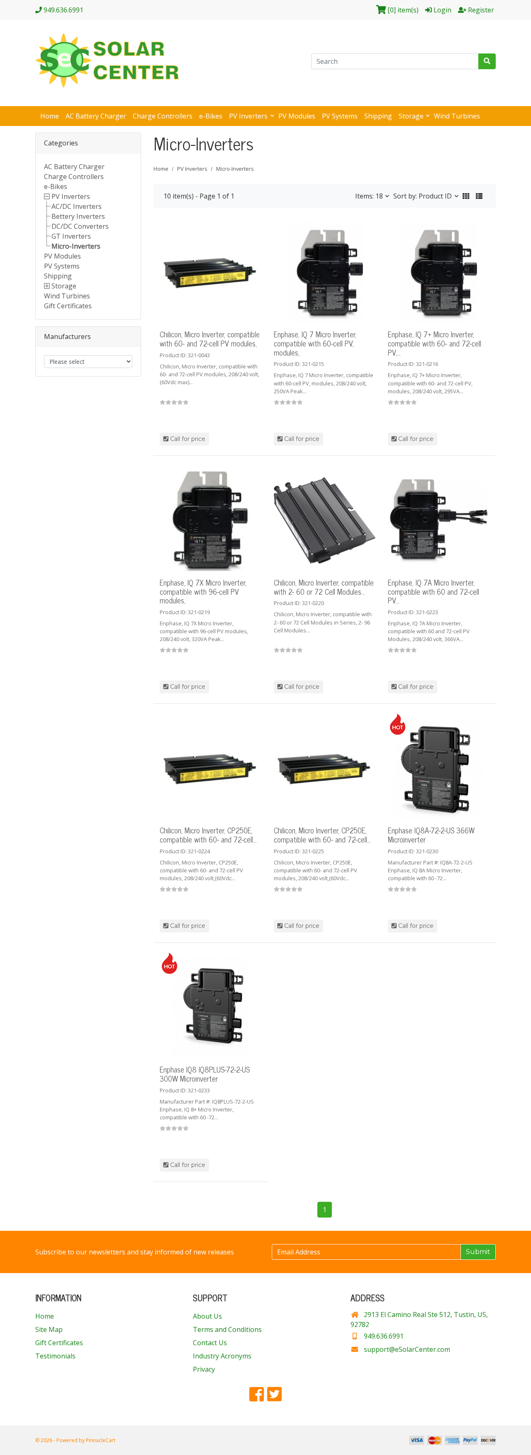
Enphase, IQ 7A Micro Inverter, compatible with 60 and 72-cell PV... (433, 591)
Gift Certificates (68, 305)
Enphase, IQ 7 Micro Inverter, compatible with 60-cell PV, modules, (315, 343)
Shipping (378, 116)
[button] (466, 196)
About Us (207, 1316)
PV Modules (296, 116)
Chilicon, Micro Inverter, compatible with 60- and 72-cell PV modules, (210, 338)
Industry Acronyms (222, 1356)
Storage (412, 116)
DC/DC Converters (80, 226)
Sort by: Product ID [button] (423, 196)
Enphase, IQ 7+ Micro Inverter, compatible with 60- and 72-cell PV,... (434, 343)
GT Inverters (71, 236)
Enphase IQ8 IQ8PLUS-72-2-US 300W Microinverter (205, 1074)
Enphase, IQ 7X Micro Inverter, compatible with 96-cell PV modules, (203, 591)
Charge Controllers (162, 116)
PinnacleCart (100, 1440)
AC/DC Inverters (76, 206)
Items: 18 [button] (370, 196)
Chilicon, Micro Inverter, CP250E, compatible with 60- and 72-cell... (208, 834)
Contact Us (210, 1342)
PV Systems (340, 116)
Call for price (186, 439)
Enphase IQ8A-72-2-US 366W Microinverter (431, 834)
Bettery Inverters (78, 216)
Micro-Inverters (75, 246)
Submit (478, 1252)
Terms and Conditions (227, 1329)
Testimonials (55, 1356)
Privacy (204, 1369)
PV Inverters (249, 116)
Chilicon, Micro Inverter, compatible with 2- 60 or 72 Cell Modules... (324, 587)
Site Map (49, 1329)
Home (49, 116)
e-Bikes (210, 116)
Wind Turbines (457, 116)
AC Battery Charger (96, 116)
